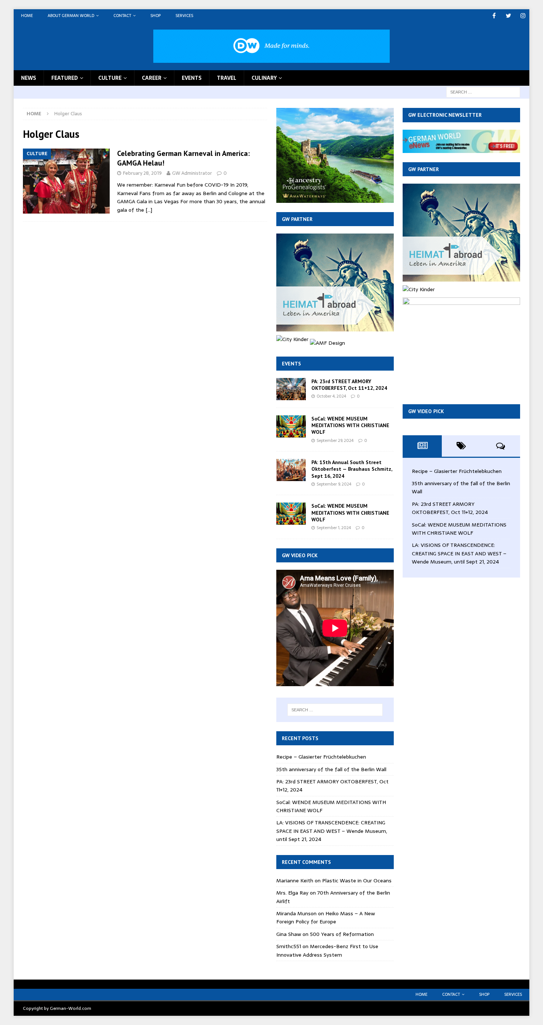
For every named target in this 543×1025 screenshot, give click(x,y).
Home (27, 15)
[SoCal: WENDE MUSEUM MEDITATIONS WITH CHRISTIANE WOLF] (291, 426)
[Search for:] (483, 92)
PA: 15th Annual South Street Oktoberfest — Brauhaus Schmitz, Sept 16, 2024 (351, 469)
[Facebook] (494, 15)
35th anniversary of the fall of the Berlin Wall (331, 769)
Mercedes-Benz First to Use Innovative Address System (327, 950)
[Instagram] (522, 15)
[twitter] (508, 15)
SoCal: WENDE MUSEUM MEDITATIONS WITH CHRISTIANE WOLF (350, 425)
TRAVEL (226, 78)
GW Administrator (192, 173)
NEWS (28, 78)
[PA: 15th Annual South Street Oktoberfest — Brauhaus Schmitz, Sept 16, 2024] (291, 470)
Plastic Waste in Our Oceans (357, 880)
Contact (122, 15)
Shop (155, 15)
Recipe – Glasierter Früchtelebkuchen (321, 757)
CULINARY (264, 78)
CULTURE (110, 78)
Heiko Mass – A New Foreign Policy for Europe (325, 917)
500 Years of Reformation (342, 934)
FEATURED (64, 78)
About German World (71, 15)
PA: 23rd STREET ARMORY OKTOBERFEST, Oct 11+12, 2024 (349, 384)
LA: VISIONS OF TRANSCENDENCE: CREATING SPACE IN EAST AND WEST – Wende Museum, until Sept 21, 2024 (331, 830)
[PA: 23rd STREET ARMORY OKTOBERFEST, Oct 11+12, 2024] (291, 389)
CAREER (151, 78)
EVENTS (192, 78)
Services (184, 15)
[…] (149, 210)
